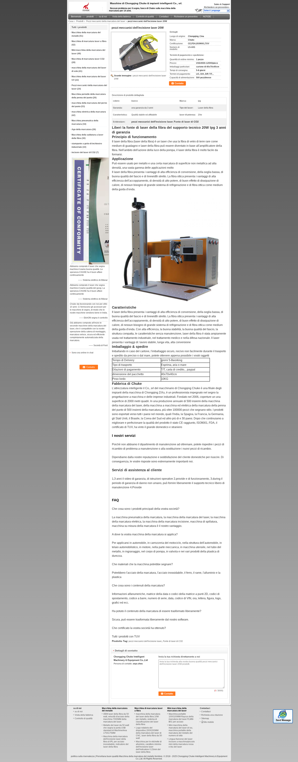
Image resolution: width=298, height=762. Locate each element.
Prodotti (79, 21)
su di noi (103, 16)
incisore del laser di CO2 (84, 152)
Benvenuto (76, 16)
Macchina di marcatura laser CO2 (88, 59)
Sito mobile (208, 722)
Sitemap (205, 718)
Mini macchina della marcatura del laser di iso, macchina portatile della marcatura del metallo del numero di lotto (181, 730)
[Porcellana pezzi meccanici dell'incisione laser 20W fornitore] (138, 51)
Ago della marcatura (82, 129)
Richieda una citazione (212, 715)
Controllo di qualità (145, 16)
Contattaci (164, 16)
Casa (70, 21)
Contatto (179, 83)
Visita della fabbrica (121, 16)
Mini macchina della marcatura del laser (177, 709)
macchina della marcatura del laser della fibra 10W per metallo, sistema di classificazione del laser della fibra (148, 719)
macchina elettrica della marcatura (89, 112)
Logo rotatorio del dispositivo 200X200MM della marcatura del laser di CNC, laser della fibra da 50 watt (149, 733)
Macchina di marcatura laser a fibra (89, 41)
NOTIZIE (207, 16)
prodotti (90, 16)
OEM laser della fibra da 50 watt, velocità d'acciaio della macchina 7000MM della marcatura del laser (116, 718)
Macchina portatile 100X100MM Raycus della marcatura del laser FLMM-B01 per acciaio (181, 718)
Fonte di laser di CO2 (173, 641)
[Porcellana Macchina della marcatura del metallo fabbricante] (87, 6)
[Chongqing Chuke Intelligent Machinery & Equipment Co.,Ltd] (228, 10)
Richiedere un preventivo (216, 7)
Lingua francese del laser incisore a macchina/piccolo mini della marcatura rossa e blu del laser (182, 743)
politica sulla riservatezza (83, 756)
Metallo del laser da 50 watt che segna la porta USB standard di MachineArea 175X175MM (116, 729)
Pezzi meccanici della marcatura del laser (105, 21)
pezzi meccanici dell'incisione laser (145, 641)
